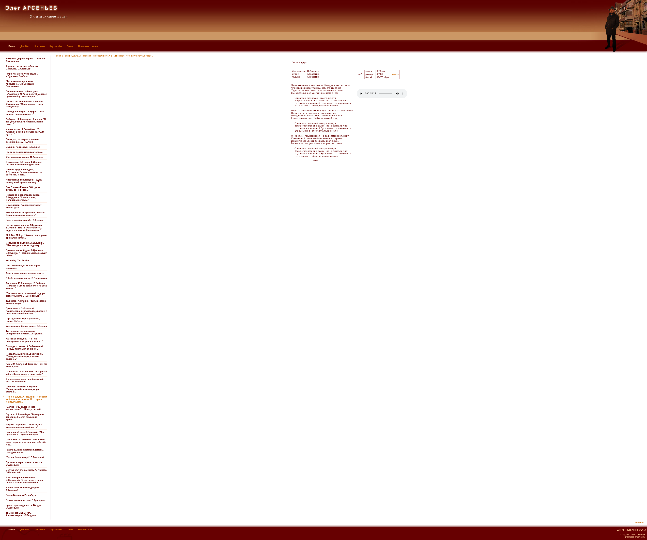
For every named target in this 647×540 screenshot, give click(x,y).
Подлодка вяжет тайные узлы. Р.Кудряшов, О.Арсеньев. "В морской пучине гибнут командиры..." (26, 94)
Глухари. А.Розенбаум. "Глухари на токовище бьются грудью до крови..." (25, 417)
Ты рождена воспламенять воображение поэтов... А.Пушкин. (24, 332)
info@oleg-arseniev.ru (635, 537)
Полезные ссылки (88, 46)
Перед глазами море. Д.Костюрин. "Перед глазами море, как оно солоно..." (24, 356)
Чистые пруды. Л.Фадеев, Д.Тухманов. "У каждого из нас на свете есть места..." (24, 172)
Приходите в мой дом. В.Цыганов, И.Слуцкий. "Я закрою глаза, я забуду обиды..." (26, 253)
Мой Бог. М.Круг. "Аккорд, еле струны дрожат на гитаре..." (26, 236)
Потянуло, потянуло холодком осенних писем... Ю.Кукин (22, 140)
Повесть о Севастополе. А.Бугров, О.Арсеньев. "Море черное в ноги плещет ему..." (24, 104)
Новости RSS (85, 529)
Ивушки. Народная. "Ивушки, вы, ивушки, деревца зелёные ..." (24, 425)
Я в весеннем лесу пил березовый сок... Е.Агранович (24, 380)
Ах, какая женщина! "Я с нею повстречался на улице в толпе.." (24, 340)
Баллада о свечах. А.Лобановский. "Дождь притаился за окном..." (25, 347)
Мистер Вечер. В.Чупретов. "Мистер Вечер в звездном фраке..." (25, 213)
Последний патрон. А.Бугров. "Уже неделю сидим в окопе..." (25, 112)
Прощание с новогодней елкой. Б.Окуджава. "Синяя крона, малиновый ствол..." (23, 197)
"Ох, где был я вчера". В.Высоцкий (25, 457)
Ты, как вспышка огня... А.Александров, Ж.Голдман (21, 514)
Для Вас (24, 46)
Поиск (70, 46)
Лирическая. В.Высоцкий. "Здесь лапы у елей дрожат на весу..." (24, 181)
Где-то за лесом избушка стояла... (24, 152)
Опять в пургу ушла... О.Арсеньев (24, 157)
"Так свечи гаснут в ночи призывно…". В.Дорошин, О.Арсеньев (20, 84)
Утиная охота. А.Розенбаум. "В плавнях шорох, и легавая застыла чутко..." (25, 132)
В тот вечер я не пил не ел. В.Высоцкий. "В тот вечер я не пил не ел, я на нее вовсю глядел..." (25, 480)
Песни (11, 46)
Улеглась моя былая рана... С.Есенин (26, 326)
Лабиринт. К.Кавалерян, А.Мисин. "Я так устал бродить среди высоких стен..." (26, 121)
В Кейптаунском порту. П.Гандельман (26, 278)
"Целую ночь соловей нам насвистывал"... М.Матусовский (23, 408)
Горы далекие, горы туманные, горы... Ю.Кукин (23, 319)
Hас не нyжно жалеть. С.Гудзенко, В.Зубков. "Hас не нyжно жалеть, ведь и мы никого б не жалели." (24, 227)
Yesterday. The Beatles (17, 260)
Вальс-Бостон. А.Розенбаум (21, 495)
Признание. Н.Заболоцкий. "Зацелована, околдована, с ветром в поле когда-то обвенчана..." (26, 311)
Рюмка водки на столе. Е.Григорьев (25, 500)
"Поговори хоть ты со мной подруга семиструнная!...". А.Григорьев (25, 294)
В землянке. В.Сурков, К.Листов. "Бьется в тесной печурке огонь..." (25, 163)
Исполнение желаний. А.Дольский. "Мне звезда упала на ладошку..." (25, 244)
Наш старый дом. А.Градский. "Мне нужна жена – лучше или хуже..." (25, 433)
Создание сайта (628, 534)
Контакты (40, 46)
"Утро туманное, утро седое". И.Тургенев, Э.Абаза (22, 75)
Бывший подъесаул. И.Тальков (23, 147)
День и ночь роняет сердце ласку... (25, 273)
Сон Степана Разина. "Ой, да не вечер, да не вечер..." (23, 188)
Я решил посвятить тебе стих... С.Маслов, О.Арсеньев (23, 67)
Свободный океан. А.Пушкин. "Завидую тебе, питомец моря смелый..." (22, 389)
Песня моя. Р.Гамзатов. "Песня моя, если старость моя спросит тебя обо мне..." (26, 442)
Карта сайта (56, 46)
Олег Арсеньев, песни (627, 530)
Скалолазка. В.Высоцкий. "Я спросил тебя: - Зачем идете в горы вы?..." (26, 372)
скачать (395, 74)
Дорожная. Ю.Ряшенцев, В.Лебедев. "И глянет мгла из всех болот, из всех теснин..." (26, 286)
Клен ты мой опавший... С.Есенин (24, 220)
